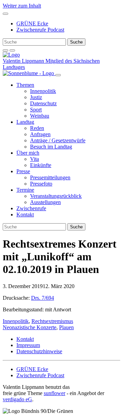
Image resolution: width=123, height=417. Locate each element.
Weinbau (39, 116)
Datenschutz (43, 103)
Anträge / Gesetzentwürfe (57, 140)
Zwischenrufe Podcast (40, 30)
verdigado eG (17, 399)
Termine (25, 190)
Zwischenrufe (31, 208)
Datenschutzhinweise (39, 351)
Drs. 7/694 (42, 298)
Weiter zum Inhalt (22, 6)
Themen (25, 85)
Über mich (27, 153)
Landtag (25, 122)
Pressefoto (41, 184)
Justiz (36, 97)
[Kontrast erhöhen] (12, 50)
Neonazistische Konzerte (29, 327)
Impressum (28, 345)
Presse (23, 171)
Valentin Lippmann (24, 61)
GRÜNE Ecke (32, 23)
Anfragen (40, 134)
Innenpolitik (43, 91)
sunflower (54, 393)
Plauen (66, 327)
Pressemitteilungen (50, 177)
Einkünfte (40, 165)
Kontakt (25, 214)
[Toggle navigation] (5, 14)
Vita (34, 159)
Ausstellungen (45, 202)
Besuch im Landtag (51, 147)
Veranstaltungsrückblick (56, 196)
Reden (37, 128)
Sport (36, 109)
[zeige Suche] (5, 50)
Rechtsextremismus (52, 321)
